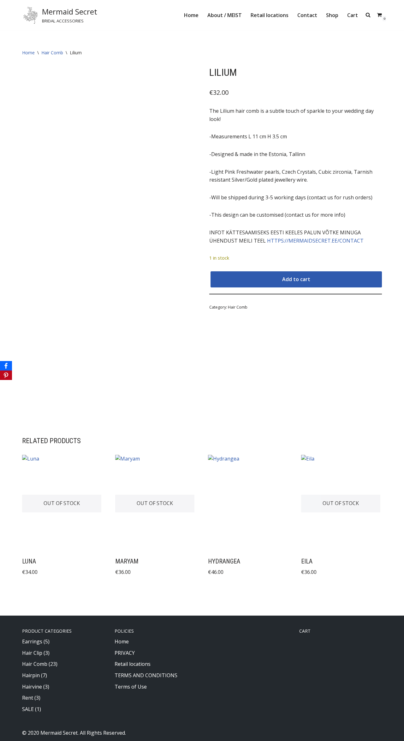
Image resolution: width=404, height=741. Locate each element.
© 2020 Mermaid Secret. (50, 732)
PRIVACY (125, 652)
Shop (332, 15)
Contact (307, 15)
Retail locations (269, 15)
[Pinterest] (6, 375)
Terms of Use (131, 686)
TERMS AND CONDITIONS (146, 675)
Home (191, 15)
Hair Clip (32, 652)
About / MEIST (224, 15)
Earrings (32, 641)
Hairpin (31, 675)
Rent (27, 697)
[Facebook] (6, 365)
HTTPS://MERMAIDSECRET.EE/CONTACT (315, 240)
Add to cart (296, 279)
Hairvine (32, 686)
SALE (28, 709)
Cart (352, 15)
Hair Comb (52, 53)
